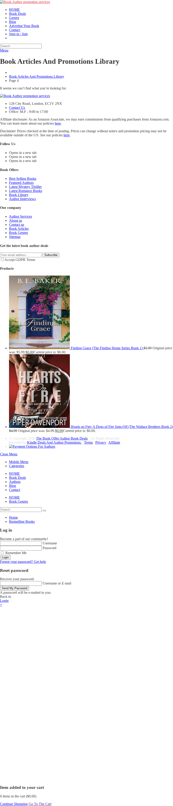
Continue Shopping (14, 804)
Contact (14, 490)
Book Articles (19, 229)
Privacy (100, 442)
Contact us (16, 224)
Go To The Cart (40, 804)
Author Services (20, 216)
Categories (16, 466)
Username (50, 543)
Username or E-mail (57, 583)
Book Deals (17, 477)
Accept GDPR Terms (20, 260)
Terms (88, 442)
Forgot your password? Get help (23, 562)
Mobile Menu (18, 462)
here (58, 123)
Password (49, 548)
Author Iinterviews (22, 199)
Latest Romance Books (25, 191)
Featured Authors (21, 183)
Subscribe (50, 255)
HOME (14, 473)
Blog (12, 486)
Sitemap (14, 237)
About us (15, 220)
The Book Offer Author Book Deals (62, 438)
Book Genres (18, 233)
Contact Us (17, 108)
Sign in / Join (18, 34)
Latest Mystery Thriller (25, 187)
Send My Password (14, 588)
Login (5, 557)
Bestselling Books (22, 521)
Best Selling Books (22, 178)
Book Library (18, 195)
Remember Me (16, 553)
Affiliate (114, 442)
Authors (14, 482)
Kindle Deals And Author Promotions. (54, 442)
